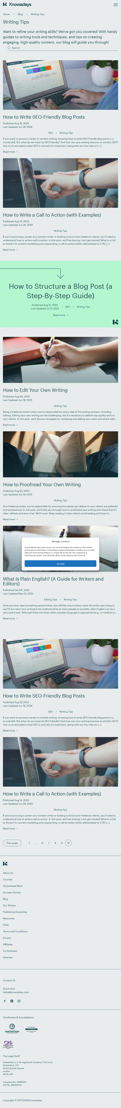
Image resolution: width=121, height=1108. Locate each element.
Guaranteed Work (12, 885)
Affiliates (8, 944)
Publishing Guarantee (15, 911)
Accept (60, 563)
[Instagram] (18, 1001)
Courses (7, 879)
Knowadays (35, 1100)
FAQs (6, 924)
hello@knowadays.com (16, 992)
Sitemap (7, 957)
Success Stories (12, 892)
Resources (9, 918)
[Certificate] (8, 1044)
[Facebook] (4, 1001)
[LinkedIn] (11, 1001)
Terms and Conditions (15, 931)
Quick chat (9, 988)
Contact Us (9, 980)
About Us (8, 872)
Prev (12, 843)
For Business (10, 950)
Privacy (7, 937)
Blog (20, 14)
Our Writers (9, 905)
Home (6, 14)
